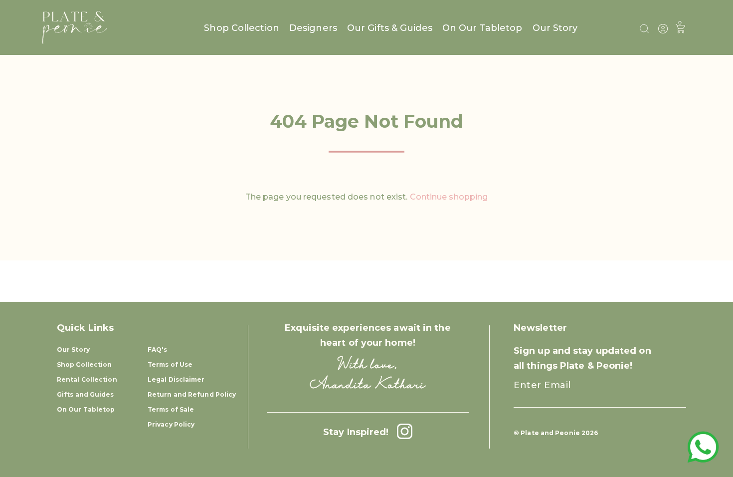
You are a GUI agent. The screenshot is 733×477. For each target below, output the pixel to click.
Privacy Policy (171, 424)
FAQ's (158, 349)
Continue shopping (449, 197)
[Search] (644, 28)
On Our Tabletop (482, 27)
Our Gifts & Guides (389, 27)
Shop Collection (241, 27)
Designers (313, 27)
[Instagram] (401, 432)
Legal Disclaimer (176, 379)
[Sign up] (669, 394)
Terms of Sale (171, 409)
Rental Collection (87, 379)
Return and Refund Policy (192, 394)
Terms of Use (170, 364)
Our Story (555, 27)
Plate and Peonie (551, 433)
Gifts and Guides (85, 394)
